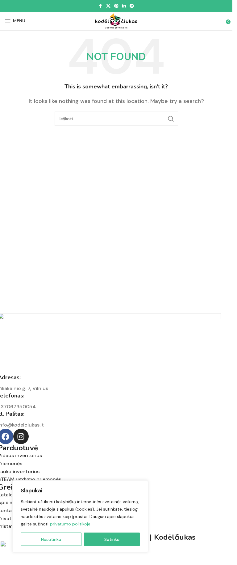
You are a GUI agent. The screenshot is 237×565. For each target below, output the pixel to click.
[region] (80, 516)
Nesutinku (51, 539)
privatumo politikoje (70, 524)
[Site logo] (116, 20)
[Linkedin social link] (124, 6)
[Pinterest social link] (116, 6)
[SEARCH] (171, 119)
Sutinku (111, 539)
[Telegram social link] (132, 6)
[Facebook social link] (100, 6)
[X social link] (108, 6)
